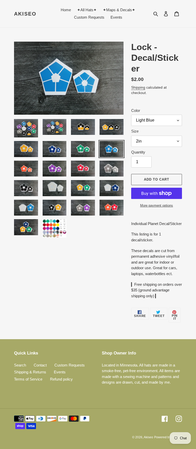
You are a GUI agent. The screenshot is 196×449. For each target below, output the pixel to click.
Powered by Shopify (168, 437)
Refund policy (61, 379)
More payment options (156, 205)
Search (20, 365)
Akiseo (25, 14)
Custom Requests (69, 365)
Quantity (138, 152)
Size (135, 131)
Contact (40, 365)
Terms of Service (28, 379)
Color (135, 110)
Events (60, 372)
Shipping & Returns (30, 372)
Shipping (138, 87)
